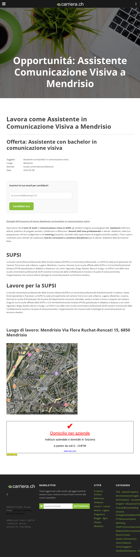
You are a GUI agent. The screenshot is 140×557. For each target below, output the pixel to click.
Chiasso (97, 522)
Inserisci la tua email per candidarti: (29, 185)
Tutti (118, 491)
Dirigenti (120, 503)
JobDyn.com (12, 520)
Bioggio (97, 518)
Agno (105, 518)
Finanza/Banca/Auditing (127, 507)
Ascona (97, 510)
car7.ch (22, 523)
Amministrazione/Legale (127, 495)
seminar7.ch (12, 526)
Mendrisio (98, 526)
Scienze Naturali (123, 542)
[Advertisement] (70, 34)
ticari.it (23, 520)
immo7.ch (12, 523)
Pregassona (99, 514)
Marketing (120, 522)
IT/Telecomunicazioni (126, 519)
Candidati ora (21, 206)
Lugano (105, 510)
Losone (106, 506)
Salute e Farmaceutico (126, 538)
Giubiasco (98, 502)
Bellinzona (99, 498)
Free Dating (25, 526)
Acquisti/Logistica (130, 491)
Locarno (98, 506)
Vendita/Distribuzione (126, 550)
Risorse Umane (123, 534)
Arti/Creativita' (122, 499)
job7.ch (31, 520)
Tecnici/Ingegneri (124, 546)
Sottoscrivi (81, 506)
